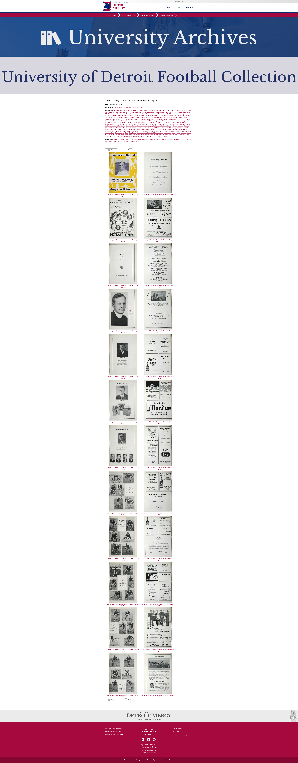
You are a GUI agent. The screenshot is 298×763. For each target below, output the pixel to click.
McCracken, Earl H (110, 126)
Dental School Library (113, 732)
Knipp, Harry (158, 121)
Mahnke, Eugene (179, 122)
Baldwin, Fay (147, 110)
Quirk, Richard (142, 129)
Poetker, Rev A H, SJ (119, 129)
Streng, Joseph (176, 133)
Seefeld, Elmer (178, 131)
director (152, 139)
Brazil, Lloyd (112, 114)
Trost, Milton (157, 135)
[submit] (193, 1)
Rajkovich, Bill (151, 129)
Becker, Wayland (123, 112)
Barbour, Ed (165, 110)
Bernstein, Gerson (141, 112)
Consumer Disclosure (168, 760)
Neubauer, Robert (140, 128)
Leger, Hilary (117, 122)
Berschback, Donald (153, 112)
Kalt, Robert (138, 121)
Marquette (137, 107)
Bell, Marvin (132, 112)
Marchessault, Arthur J (126, 124)
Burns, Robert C (142, 114)
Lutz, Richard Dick (135, 122)
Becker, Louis (114, 112)
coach (148, 139)
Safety (138, 760)
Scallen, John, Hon (148, 131)
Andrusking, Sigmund (126, 110)
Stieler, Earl (150, 133)
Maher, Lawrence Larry (167, 122)
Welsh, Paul (116, 136)
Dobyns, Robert (129, 115)
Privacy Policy (151, 760)
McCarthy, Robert (185, 124)
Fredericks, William (140, 117)
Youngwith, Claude (161, 136)
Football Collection (166, 15)
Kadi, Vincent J (122, 121)
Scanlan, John (158, 131)
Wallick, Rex (108, 136)
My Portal (189, 7)
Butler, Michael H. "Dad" (154, 114)
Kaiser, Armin (130, 121)
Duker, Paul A (164, 115)
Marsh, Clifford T (139, 124)
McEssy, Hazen (120, 126)
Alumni (127, 139)
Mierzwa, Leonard (178, 126)
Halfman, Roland (122, 119)
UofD (142, 107)
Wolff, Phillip (141, 136)
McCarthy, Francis (174, 124)
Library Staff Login (180, 735)
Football (157, 139)
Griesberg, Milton (183, 117)
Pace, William (169, 128)
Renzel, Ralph (187, 129)
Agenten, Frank (114, 110)
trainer (133, 141)
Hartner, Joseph (172, 119)
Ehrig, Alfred (181, 115)
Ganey (157, 117)
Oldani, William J (160, 128)
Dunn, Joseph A (172, 115)
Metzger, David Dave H (154, 126)
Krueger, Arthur (186, 121)
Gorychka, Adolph (172, 117)
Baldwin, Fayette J (156, 110)
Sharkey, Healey (110, 133)
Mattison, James (163, 124)
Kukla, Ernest (109, 122)
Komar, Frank (166, 121)
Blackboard (165, 7)
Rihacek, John (118, 131)
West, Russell (124, 136)
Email (177, 7)
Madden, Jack (144, 122)
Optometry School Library (114, 735)
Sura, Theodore (119, 135)
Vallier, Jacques (186, 135)
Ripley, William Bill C (128, 131)
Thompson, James (138, 135)
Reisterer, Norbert (177, 129)
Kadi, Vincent (113, 121)
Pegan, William (187, 128)
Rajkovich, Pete (160, 129)
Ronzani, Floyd (138, 131)
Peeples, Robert (177, 128)
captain (136, 139)
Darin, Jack (121, 115)
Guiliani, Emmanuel (110, 119)
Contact (176, 732)
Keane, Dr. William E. (148, 121)
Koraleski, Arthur (176, 121)
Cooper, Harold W (112, 115)
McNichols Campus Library (114, 729)
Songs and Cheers (114, 141)
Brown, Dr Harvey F (131, 114)
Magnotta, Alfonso (154, 122)
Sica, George (132, 133)
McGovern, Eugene (131, 126)
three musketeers (125, 141)
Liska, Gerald (125, 122)
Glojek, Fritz (162, 117)
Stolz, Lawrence (158, 133)
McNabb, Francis (142, 126)
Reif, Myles (168, 129)
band (131, 139)
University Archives (128, 15)
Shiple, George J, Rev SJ (122, 133)
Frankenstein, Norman (127, 117)
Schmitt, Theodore (168, 131)
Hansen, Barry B (151, 119)
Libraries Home (110, 15)
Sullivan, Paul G (109, 135)
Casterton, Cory (174, 114)
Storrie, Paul (167, 133)
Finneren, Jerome (116, 117)
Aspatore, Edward (138, 110)
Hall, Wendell (131, 119)
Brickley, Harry (121, 114)
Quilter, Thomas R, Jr (132, 129)
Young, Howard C (150, 136)
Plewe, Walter (109, 129)
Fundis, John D (150, 117)
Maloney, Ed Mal (115, 124)
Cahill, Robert (166, 114)
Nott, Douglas (151, 128)
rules (106, 141)
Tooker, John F (148, 135)
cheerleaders (142, 139)
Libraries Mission (178, 729)
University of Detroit (121, 107)
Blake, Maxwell (163, 112)
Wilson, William (132, 136)
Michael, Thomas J (166, 126)
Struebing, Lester (186, 133)
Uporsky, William (177, 135)
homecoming (164, 139)
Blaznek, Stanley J (174, 112)
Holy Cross (130, 107)
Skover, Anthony (142, 133)
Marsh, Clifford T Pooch (151, 124)
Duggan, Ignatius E (153, 115)
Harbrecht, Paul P (162, 119)
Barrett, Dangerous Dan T (177, 110)
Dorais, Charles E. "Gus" (141, 115)
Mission (126, 760)
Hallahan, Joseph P (140, 119)
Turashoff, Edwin (167, 135)
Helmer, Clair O (181, 119)
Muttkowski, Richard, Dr (128, 128)
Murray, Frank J (115, 128)
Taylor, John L (128, 135)
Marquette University (175, 139)
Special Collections (147, 15)
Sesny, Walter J (187, 131)
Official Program (186, 139)
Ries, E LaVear (109, 131)
